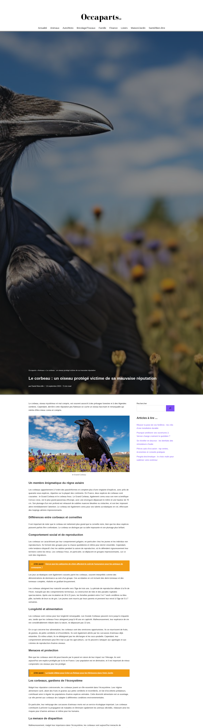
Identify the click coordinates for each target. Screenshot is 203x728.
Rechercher (142, 403)
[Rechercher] (170, 408)
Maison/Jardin (138, 28)
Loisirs (124, 28)
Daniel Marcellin (37, 386)
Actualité (42, 28)
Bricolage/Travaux (86, 28)
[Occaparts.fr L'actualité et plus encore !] (101, 18)
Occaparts (32, 370)
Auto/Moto (68, 28)
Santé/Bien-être (157, 28)
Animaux (54, 28)
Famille (102, 28)
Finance (113, 28)
